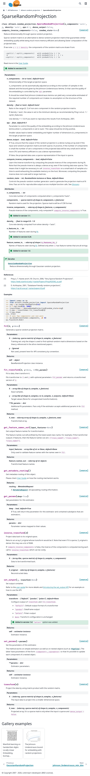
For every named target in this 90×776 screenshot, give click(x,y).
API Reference (13, 10)
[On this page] (85, 3)
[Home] (4, 10)
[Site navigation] (4, 3)
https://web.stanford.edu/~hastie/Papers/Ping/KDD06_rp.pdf (36, 281)
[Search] (80, 3)
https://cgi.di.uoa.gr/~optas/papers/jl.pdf (28, 288)
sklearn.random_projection (30, 10)
